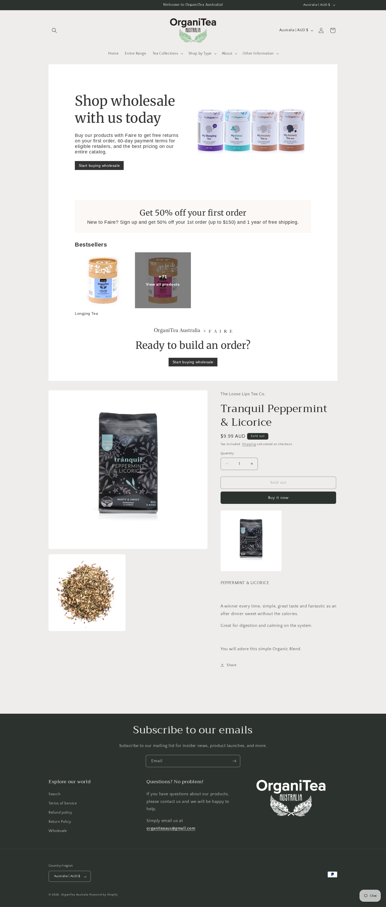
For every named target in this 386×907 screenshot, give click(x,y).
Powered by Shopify (103, 895)
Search (55, 794)
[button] (54, 30)
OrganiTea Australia (74, 895)
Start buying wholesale (99, 165)
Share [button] (232, 665)
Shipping (249, 444)
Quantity (227, 453)
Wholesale (58, 831)
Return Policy (60, 822)
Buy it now (278, 497)
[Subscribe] (234, 761)
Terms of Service (63, 803)
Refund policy (60, 812)
